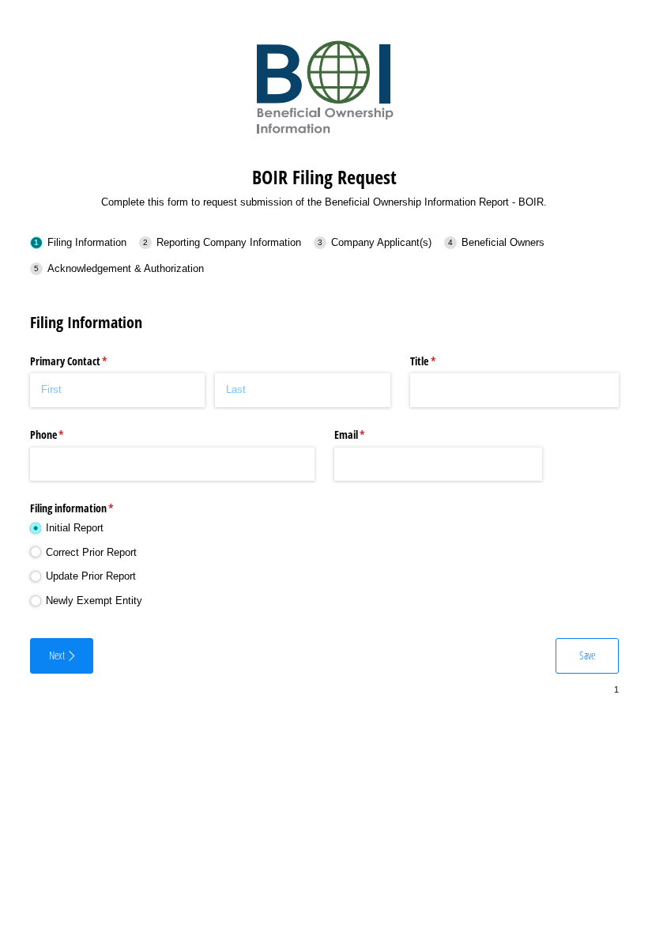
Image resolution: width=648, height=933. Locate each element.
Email (368, 434)
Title (441, 360)
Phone (65, 434)
